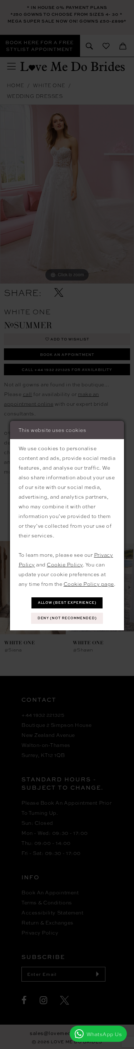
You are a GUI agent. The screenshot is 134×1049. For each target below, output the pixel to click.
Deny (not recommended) (67, 618)
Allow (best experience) (67, 602)
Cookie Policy (65, 564)
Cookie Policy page (89, 583)
